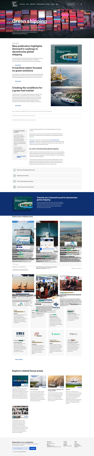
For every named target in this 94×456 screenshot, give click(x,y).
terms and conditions (22, 451)
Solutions (48, 4)
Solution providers (41, 4)
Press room (49, 445)
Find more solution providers (48, 249)
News (27, 4)
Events (52, 4)
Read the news (18, 65)
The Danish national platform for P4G (54, 446)
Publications (32, 4)
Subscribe (33, 448)
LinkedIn (65, 443)
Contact (75, 443)
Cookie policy (77, 445)
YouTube (65, 445)
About (57, 4)
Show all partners (19, 359)
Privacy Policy (77, 444)
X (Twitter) (65, 444)
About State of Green (51, 443)
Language (76, 446)
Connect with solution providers (21, 157)
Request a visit (71, 4)
